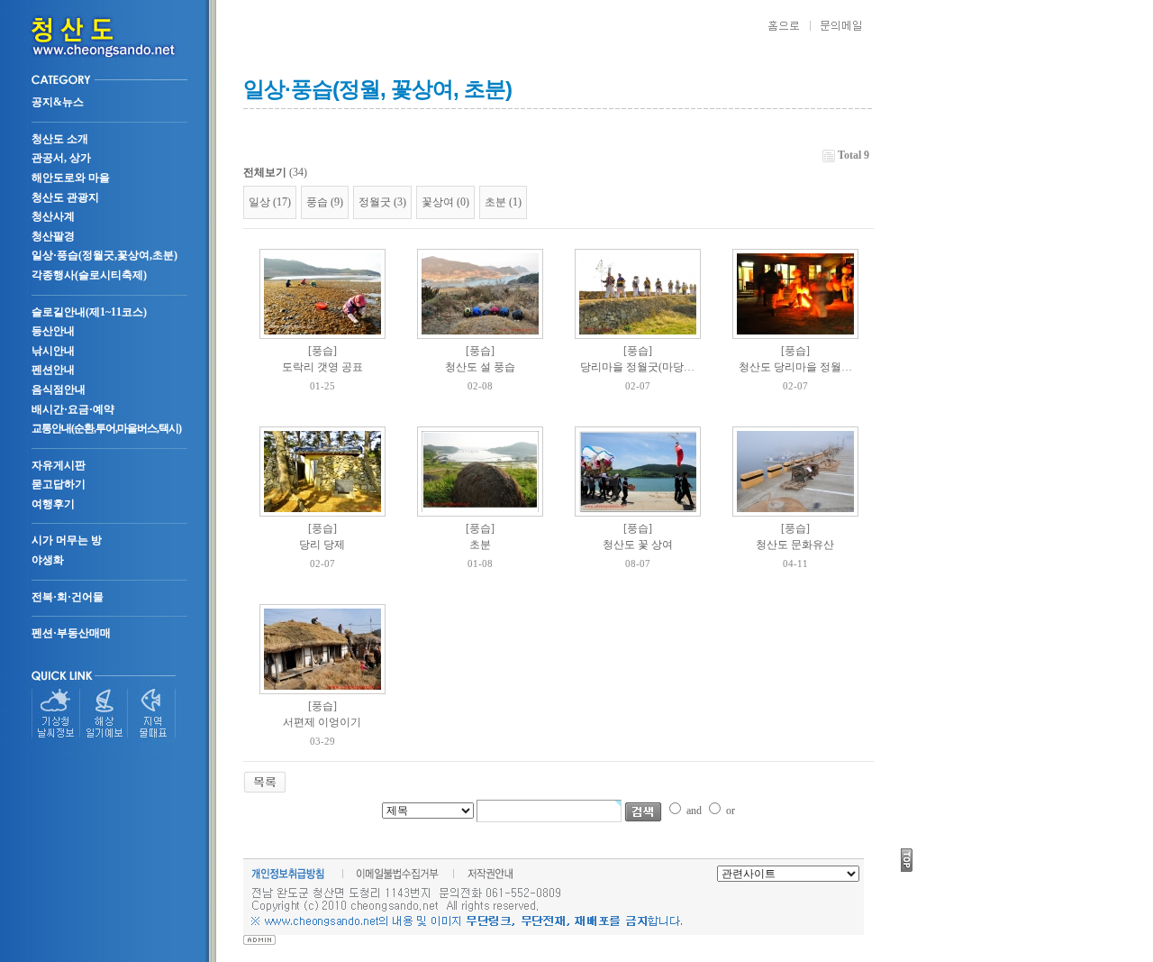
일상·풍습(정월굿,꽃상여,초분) (104, 255)
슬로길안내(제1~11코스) (89, 312)
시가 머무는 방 (67, 540)
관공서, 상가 (61, 157)
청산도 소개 (60, 139)
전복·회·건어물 (68, 597)
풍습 (317, 202)
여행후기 (53, 504)
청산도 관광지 (65, 197)
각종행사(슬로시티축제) (89, 275)
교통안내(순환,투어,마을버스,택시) (106, 428)
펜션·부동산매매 (71, 633)
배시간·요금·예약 (73, 409)
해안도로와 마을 (71, 177)
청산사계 (53, 216)
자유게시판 (59, 465)
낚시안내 (53, 350)
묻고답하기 (59, 484)
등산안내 (53, 331)
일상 (259, 202)
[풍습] (322, 350)
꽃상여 (438, 202)
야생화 (48, 560)
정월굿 (375, 202)
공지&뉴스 (58, 102)
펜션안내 (53, 369)
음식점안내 (59, 389)
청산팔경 (53, 236)
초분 (495, 202)
